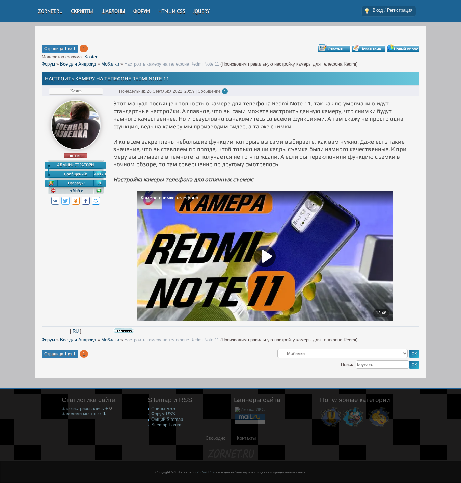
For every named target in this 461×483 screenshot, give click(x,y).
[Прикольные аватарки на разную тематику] (379, 426)
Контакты (246, 438)
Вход (378, 10)
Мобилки (110, 64)
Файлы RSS (163, 408)
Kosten (91, 56)
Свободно (215, 438)
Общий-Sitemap (167, 419)
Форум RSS (163, 413)
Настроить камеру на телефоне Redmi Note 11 (171, 64)
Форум (48, 64)
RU (76, 331)
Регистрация (399, 10)
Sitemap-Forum (166, 424)
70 (100, 183)
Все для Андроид (78, 64)
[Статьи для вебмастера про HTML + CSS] (353, 426)
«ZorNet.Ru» (205, 472)
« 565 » (76, 190)
